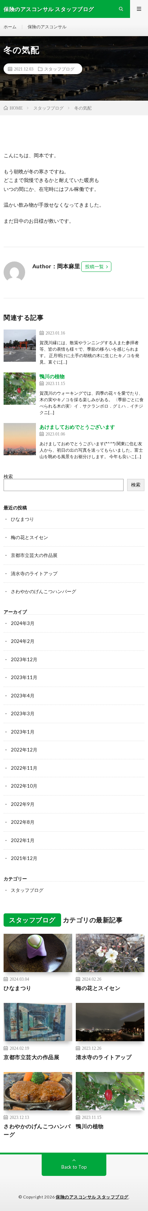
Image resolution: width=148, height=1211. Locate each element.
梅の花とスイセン (29, 537)
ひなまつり (22, 519)
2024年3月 (22, 623)
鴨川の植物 (52, 376)
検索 (8, 476)
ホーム (10, 26)
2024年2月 (22, 641)
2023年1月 (22, 732)
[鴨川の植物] (20, 389)
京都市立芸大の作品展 (34, 555)
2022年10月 (24, 786)
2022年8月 (22, 822)
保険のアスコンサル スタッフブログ (92, 1197)
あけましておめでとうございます (77, 427)
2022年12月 (24, 750)
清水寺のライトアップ (34, 573)
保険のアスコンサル (47, 26)
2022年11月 (24, 768)
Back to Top (74, 1167)
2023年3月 (22, 713)
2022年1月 (22, 840)
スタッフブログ (59, 69)
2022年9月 (22, 804)
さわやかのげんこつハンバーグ (43, 591)
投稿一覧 (94, 266)
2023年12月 (24, 659)
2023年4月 (22, 695)
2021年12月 (24, 858)
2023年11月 (24, 677)
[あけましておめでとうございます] (20, 439)
